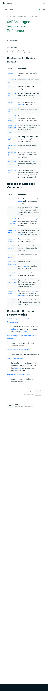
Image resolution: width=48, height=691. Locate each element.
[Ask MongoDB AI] (40, 9)
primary (34, 161)
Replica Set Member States (18, 374)
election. (28, 166)
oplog (20, 201)
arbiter (26, 80)
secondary (26, 266)
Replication (34, 16)
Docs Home (11, 16)
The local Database (15, 358)
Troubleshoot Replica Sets (18, 350)
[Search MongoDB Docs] (36, 9)
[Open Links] (44, 3)
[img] (9, 51)
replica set (21, 104)
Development (22, 16)
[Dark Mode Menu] (43, 9)
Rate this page (12, 47)
